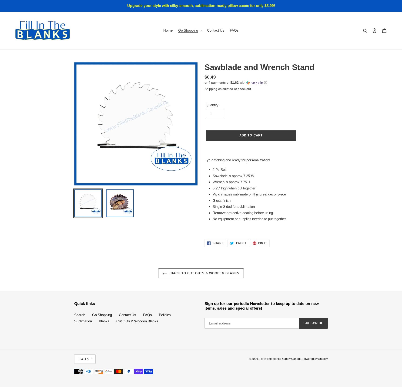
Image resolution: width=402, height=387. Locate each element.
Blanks (104, 321)
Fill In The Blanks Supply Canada (280, 359)
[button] (235, 82)
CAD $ (84, 359)
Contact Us (127, 315)
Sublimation (83, 321)
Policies (165, 315)
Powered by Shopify (315, 359)
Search (79, 315)
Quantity (212, 105)
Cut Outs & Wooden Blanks (137, 321)
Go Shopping (102, 315)
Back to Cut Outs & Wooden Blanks (204, 273)
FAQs (147, 315)
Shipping (210, 89)
